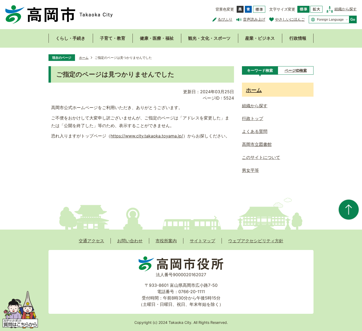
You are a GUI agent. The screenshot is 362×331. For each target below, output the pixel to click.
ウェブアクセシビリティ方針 (255, 240)
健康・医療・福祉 (157, 38)
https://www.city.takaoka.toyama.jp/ (147, 135)
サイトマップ (202, 240)
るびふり (225, 19)
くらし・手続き (70, 38)
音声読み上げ (254, 19)
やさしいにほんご (290, 19)
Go (352, 19)
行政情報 (297, 38)
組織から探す (345, 9)
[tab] (260, 70)
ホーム (84, 58)
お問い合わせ (130, 240)
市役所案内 (166, 240)
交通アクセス (91, 240)
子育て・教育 (112, 38)
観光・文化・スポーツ (209, 38)
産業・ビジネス (260, 38)
